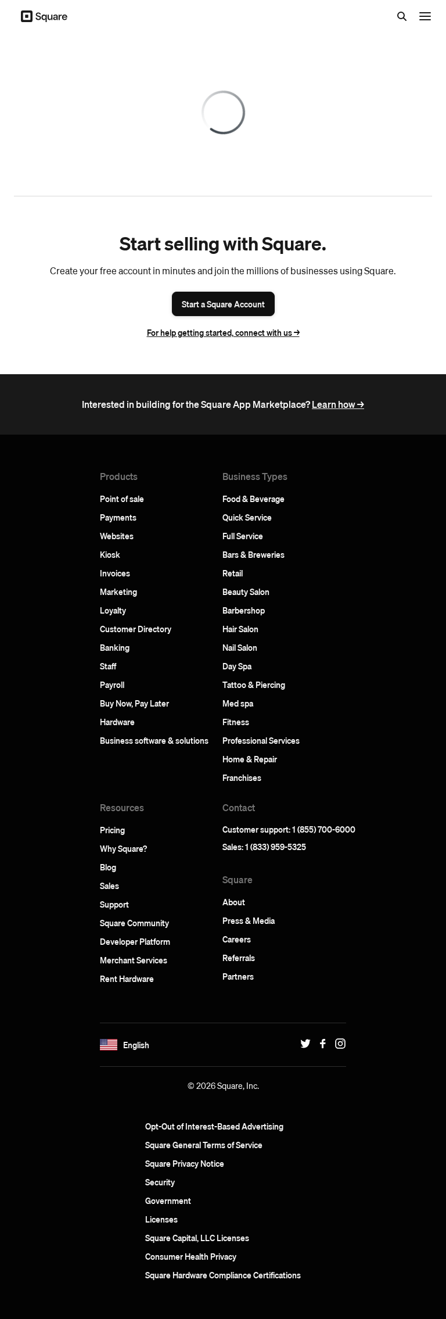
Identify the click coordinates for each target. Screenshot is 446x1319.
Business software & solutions (154, 740)
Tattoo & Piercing (253, 684)
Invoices (115, 573)
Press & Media (248, 920)
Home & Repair (249, 759)
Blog (108, 867)
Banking (115, 647)
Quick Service (247, 517)
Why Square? (123, 848)
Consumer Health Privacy (190, 1256)
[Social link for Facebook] (320, 1043)
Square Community (134, 922)
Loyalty (113, 610)
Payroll (112, 684)
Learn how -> (338, 404)
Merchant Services (133, 960)
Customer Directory (135, 628)
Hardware (117, 721)
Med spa (237, 703)
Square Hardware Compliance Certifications (223, 1275)
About (233, 902)
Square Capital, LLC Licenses (197, 1237)
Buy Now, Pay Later (134, 703)
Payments (118, 517)
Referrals (238, 957)
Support (114, 904)
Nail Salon (239, 647)
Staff (108, 666)
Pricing (112, 830)
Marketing (118, 591)
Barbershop (243, 610)
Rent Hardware (127, 978)
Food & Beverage (253, 498)
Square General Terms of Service (203, 1144)
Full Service (242, 536)
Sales (109, 885)
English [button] (136, 1045)
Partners (238, 976)
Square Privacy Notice (184, 1163)
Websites (117, 536)
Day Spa (236, 666)
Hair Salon (240, 628)
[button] (108, 1045)
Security (160, 1182)
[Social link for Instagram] (337, 1043)
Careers (236, 939)
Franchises (241, 777)
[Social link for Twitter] (302, 1043)
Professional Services (261, 740)
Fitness (235, 721)
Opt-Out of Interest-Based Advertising (214, 1126)
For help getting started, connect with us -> (223, 332)
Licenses (161, 1219)
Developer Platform (135, 941)
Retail (232, 573)
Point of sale (122, 498)
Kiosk (110, 554)
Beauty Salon (245, 591)
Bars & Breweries (253, 554)
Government (168, 1200)
